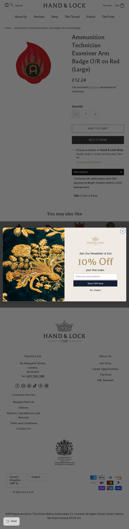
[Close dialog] (122, 231)
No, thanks (95, 290)
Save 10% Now (95, 283)
